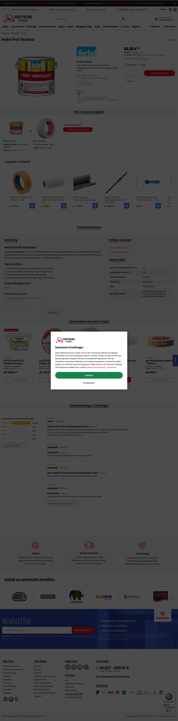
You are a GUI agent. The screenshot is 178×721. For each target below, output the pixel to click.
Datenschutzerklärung (96, 367)
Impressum (111, 367)
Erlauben (89, 375)
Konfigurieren (89, 382)
